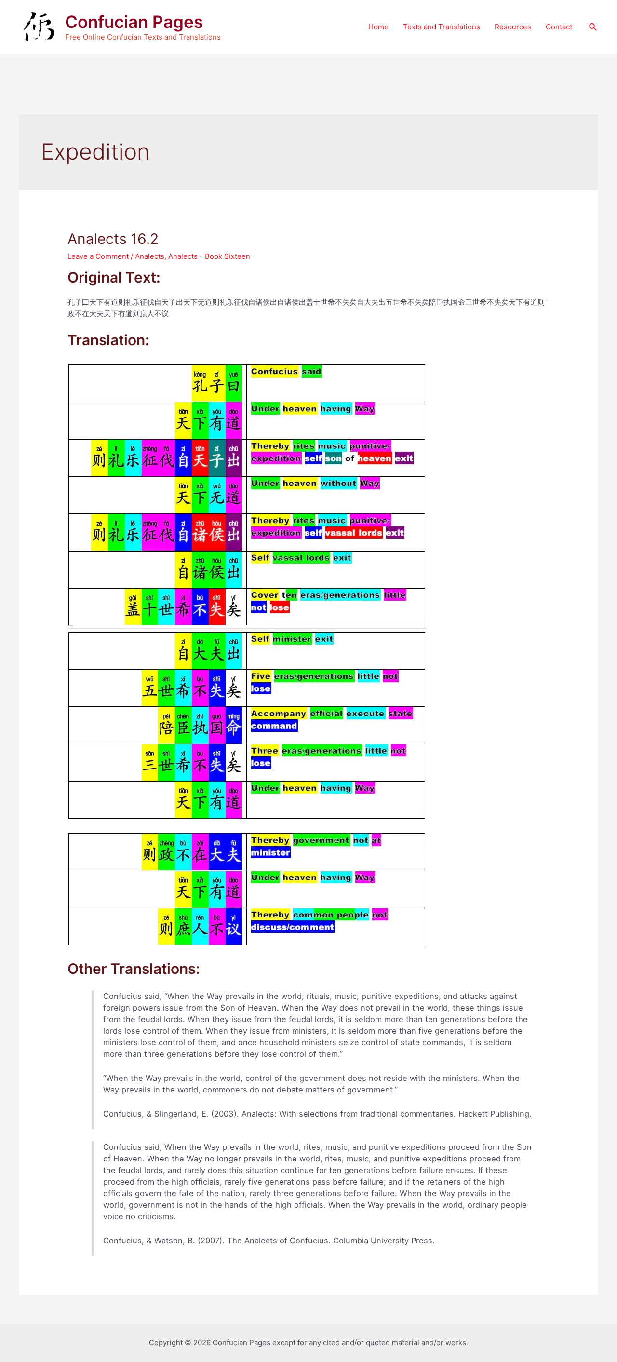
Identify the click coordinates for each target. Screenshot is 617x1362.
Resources (513, 26)
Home (378, 26)
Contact (559, 26)
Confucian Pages (134, 22)
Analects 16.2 (113, 238)
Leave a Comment (98, 256)
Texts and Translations (441, 26)
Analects (149, 256)
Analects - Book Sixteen (209, 256)
